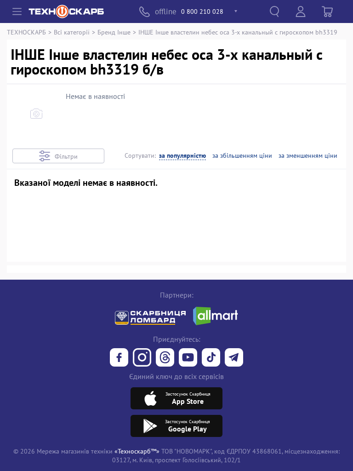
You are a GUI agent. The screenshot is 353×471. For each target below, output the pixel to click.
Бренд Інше (114, 32)
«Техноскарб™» (136, 451)
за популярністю (182, 156)
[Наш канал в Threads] (165, 358)
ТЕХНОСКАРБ (26, 32)
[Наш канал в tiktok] (211, 358)
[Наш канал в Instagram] (142, 358)
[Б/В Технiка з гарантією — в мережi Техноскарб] (188, 358)
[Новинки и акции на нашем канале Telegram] (234, 358)
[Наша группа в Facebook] (119, 358)
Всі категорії (72, 32)
